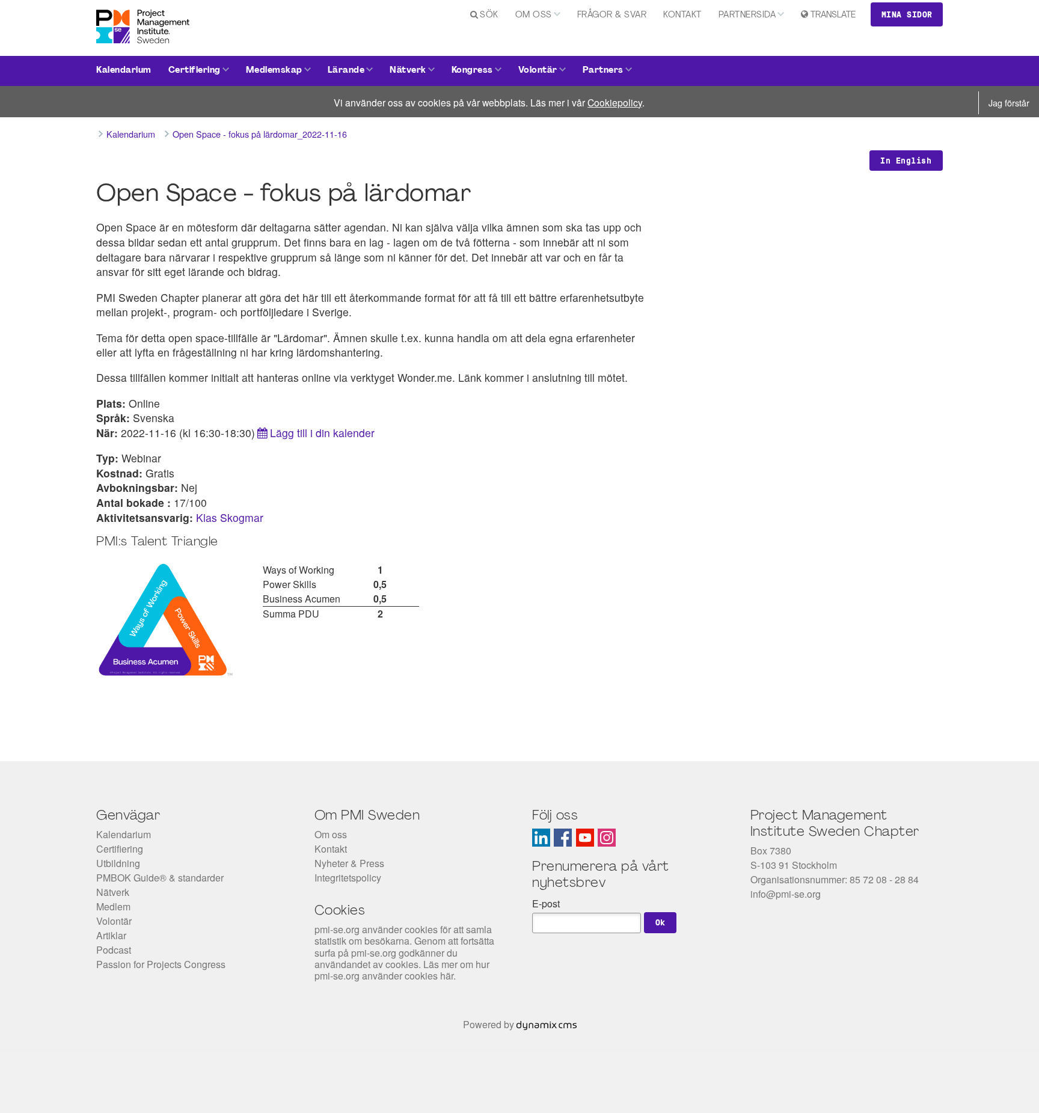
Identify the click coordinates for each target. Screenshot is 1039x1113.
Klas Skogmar (229, 517)
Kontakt (682, 15)
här (446, 976)
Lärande (346, 70)
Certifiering (194, 70)
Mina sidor (907, 14)
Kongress (472, 70)
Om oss (533, 15)
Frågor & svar (612, 15)
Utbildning (118, 863)
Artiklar (111, 935)
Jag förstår (1008, 102)
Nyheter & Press (349, 863)
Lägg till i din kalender (322, 432)
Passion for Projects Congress (160, 964)
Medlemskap (274, 70)
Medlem (113, 906)
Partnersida (747, 15)
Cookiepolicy (614, 102)
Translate (833, 15)
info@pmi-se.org (785, 894)
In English (905, 160)
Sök (489, 15)
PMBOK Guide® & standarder (160, 878)
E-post (546, 903)
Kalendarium (124, 70)
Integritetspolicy (347, 878)
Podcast (113, 950)
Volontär (537, 70)
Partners (603, 70)
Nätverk (408, 70)
